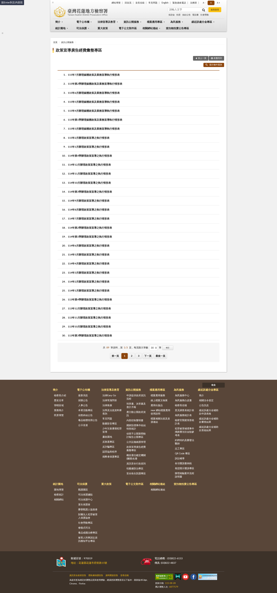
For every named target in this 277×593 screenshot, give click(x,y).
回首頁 (128, 3)
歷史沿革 (59, 400)
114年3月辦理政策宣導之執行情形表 (88, 272)
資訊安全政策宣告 (77, 575)
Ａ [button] (211, 3)
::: (53, 2)
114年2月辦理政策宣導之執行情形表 (88, 281)
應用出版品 (157, 405)
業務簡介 (59, 410)
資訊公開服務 (131, 22)
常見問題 (152, 3)
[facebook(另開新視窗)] (193, 577)
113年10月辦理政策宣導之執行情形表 (89, 326)
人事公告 (83, 405)
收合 (213, 385)
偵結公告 (186, 15)
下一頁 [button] (147, 356)
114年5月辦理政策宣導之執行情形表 (88, 254)
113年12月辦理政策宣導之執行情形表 (89, 308)
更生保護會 (84, 504)
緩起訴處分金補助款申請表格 (208, 412)
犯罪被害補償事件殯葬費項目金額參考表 (184, 432)
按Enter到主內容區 (12, 2)
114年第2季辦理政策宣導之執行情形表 (90, 228)
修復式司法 (84, 528)
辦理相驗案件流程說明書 (184, 475)
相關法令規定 (206, 400)
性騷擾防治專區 (134, 468)
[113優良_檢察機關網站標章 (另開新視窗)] (207, 577)
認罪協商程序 (109, 452)
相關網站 (59, 499)
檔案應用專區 (154, 22)
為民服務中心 (182, 395)
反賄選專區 (108, 442)
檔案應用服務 (158, 395)
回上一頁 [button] (202, 58)
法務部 (193, 3)
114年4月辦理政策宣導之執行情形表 (88, 263)
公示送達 (83, 425)
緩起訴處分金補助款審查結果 (208, 420)
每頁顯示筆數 (141, 347)
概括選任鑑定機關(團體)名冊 (136, 457)
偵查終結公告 (85, 415)
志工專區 (180, 448)
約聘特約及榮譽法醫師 (184, 442)
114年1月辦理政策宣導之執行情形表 (88, 290)
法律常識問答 (109, 400)
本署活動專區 (85, 410)
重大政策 (103, 28)
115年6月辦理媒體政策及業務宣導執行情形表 (94, 93)
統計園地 (60, 28)
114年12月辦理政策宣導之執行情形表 (89, 164)
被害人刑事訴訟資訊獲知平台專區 (87, 539)
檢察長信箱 (181, 405)
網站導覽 (116, 3)
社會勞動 (204, 15)
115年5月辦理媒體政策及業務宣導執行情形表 (94, 102)
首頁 (55, 42)
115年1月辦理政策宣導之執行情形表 (88, 147)
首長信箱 (139, 3)
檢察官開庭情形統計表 (184, 422)
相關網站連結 (150, 28)
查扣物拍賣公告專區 (177, 28)
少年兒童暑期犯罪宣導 (112, 430)
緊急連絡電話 (179, 3)
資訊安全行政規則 (136, 463)
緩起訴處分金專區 (202, 22)
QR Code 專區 (182, 453)
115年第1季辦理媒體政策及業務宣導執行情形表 (95, 120)
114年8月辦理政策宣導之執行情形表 (88, 209)
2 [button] (131, 356)
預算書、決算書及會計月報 (136, 405)
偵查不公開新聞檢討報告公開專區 (136, 435)
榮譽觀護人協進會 (87, 509)
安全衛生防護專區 (136, 473)
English (165, 3)
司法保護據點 (85, 495)
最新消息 (83, 395)
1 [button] (124, 356)
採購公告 (83, 400)
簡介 (57, 22)
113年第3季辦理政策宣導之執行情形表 (90, 335)
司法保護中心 (85, 499)
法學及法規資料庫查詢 (112, 412)
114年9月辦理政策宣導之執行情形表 (88, 200)
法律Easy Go (109, 395)
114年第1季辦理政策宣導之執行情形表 (90, 236)
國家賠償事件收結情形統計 (136, 427)
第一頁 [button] (115, 356)
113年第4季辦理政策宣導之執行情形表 (90, 299)
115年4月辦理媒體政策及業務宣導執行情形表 (94, 111)
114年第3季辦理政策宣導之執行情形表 (90, 192)
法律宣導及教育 (107, 22)
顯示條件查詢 (216, 65)
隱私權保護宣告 (95, 575)
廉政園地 (107, 437)
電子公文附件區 (128, 28)
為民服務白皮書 (183, 400)
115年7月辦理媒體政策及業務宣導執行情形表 (94, 75)
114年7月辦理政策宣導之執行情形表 (88, 218)
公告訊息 (204, 405)
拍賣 (178, 15)
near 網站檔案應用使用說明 (160, 412)
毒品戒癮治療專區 (87, 533)
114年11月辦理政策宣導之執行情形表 (89, 173)
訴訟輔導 (180, 458)
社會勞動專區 (85, 523)
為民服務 (175, 22)
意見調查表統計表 (184, 410)
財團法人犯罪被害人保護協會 (87, 516)
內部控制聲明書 (134, 420)
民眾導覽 (59, 415)
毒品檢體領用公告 (87, 420)
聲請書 (195, 15)
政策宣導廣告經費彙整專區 (79, 50)
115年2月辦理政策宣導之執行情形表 (88, 138)
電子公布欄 (82, 22)
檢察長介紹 (60, 395)
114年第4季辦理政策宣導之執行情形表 (90, 156)
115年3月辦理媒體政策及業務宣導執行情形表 (94, 128)
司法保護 (81, 28)
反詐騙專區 (108, 447)
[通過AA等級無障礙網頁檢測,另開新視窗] (164, 577)
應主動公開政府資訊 (136, 414)
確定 (167, 348)
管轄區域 (59, 405)
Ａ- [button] (203, 3)
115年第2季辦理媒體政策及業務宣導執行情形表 (95, 84)
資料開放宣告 (111, 575)
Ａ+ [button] (218, 3)
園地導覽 (59, 490)
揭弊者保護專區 (110, 457)
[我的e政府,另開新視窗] (178, 577)
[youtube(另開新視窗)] (185, 577)
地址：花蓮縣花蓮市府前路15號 (89, 563)
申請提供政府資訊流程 (136, 397)
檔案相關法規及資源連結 (160, 420)
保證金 (171, 15)
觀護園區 (83, 490)
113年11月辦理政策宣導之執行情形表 (89, 317)
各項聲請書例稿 (183, 463)
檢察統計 (59, 495)
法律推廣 (107, 405)
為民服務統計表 (183, 415)
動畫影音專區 (109, 423)
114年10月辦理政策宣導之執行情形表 (89, 183)
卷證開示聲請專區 (184, 468)
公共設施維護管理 (136, 442)
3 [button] (138, 356)
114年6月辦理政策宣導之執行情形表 (88, 245)
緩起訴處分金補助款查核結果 (208, 429)
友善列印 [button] (218, 58)
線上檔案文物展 (159, 400)
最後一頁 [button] (160, 356)
